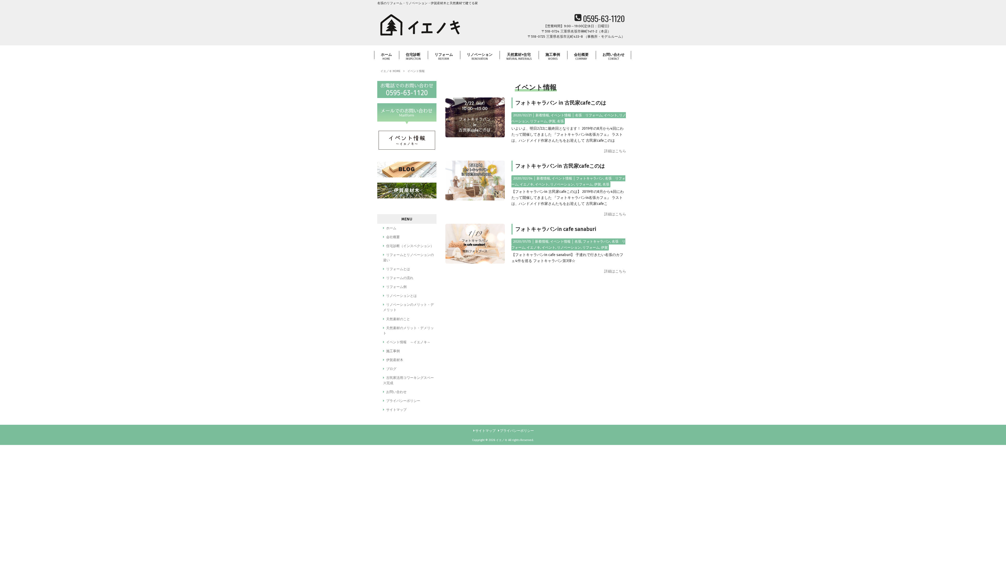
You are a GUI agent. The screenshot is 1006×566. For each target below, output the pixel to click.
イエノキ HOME (390, 71)
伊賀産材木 (394, 360)
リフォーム (538, 121)
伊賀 (552, 121)
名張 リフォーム (588, 115)
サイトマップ (396, 409)
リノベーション (562, 184)
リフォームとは (398, 269)
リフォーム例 (396, 287)
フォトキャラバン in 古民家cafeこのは (560, 103)
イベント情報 (561, 115)
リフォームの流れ (399, 278)
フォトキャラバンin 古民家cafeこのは (560, 166)
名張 (560, 121)
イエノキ (526, 184)
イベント (610, 115)
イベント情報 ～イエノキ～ (408, 342)
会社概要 (393, 237)
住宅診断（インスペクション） (410, 246)
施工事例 (393, 351)
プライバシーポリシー (403, 401)
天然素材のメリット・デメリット (408, 330)
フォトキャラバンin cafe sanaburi (555, 229)
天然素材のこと (398, 319)
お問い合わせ (396, 392)
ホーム (391, 228)
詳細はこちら (615, 151)
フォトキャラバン (589, 178)
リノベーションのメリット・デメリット (408, 307)
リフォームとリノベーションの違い (408, 257)
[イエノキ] (420, 37)
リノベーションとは (401, 295)
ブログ (391, 369)
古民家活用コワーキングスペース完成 (408, 380)
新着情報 (542, 115)
